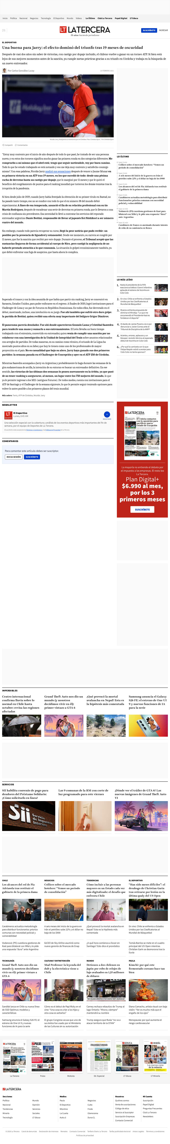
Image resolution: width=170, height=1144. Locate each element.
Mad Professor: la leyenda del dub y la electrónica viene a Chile (62, 969)
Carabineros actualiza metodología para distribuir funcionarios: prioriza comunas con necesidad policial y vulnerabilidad (143, 201)
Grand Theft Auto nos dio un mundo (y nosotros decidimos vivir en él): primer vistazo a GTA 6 (63, 702)
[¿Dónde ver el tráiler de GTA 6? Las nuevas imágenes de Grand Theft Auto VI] (141, 816)
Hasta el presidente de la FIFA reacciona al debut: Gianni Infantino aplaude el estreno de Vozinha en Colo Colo (136, 289)
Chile (5, 880)
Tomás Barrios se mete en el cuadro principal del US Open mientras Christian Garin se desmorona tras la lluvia (147, 947)
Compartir (9, 145)
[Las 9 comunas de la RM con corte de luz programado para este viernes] (85, 816)
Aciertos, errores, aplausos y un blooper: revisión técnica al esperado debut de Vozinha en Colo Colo (136, 338)
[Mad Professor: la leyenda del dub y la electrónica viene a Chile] (63, 990)
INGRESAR (163, 30)
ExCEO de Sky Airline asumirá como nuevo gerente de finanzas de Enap (61, 944)
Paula (132, 960)
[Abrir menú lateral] (4, 30)
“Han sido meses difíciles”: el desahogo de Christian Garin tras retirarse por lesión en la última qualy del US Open (147, 890)
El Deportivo (58, 18)
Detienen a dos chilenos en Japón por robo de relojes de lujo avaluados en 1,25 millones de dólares (105, 971)
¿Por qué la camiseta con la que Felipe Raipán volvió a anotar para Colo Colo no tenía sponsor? (135, 349)
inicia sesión (14, 457)
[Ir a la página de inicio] (85, 30)
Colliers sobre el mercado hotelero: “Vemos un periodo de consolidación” (141, 166)
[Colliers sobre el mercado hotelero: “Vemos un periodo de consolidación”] (63, 910)
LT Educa (134, 18)
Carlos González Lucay (23, 70)
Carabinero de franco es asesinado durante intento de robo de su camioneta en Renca (143, 226)
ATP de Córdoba (25, 395)
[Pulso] (43, 1072)
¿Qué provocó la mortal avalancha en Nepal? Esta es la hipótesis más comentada (105, 700)
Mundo (70, 18)
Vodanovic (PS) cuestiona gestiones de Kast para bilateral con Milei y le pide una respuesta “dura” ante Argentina (142, 214)
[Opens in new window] (71, 1072)
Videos (79, 18)
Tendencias (93, 880)
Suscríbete (33, 456)
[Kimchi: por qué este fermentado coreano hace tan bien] (148, 990)
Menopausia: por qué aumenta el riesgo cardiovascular (145, 1021)
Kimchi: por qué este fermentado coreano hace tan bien (147, 969)
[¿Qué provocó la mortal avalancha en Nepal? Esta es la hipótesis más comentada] (106, 726)
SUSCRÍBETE (142, 509)
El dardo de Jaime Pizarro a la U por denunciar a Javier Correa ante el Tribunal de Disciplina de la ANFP (136, 327)
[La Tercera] (15, 1073)
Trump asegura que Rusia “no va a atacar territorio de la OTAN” (103, 1021)
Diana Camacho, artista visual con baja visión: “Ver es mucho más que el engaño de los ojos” (148, 1009)
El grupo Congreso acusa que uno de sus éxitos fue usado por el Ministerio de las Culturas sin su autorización (62, 1023)
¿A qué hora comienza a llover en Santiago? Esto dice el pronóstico (103, 944)
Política (13, 18)
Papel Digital (121, 18)
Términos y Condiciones (34, 430)
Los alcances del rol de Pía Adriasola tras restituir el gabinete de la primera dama (143, 188)
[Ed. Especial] (99, 1072)
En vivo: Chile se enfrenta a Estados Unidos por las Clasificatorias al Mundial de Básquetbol (135, 301)
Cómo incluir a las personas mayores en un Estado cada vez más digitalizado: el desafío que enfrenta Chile (106, 890)
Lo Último (90, 18)
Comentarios (22, 145)
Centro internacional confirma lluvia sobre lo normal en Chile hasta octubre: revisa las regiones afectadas (20, 704)
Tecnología (46, 18)
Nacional (23, 18)
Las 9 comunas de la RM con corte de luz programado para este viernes (83, 792)
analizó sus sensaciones (58, 171)
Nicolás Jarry (39, 395)
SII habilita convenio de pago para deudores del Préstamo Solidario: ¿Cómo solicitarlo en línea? (25, 794)
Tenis (15, 395)
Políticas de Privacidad (52, 430)
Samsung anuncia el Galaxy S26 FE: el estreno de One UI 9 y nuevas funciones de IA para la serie (148, 702)
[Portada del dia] (142, 458)
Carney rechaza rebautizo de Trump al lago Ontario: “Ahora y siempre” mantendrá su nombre (106, 1009)
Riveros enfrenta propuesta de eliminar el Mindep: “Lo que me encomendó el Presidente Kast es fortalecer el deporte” (135, 314)
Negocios (34, 18)
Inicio (5, 18)
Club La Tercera (105, 18)
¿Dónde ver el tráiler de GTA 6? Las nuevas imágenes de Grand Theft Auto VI (140, 794)
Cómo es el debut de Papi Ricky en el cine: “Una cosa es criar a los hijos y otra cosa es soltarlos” (62, 1009)
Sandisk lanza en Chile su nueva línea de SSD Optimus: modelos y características (20, 1009)
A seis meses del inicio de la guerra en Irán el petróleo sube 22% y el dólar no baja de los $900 (142, 177)
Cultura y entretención (57, 960)
